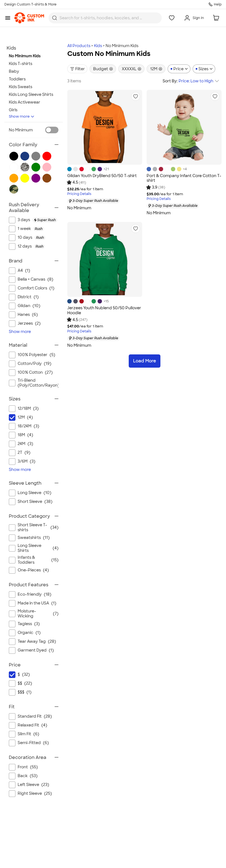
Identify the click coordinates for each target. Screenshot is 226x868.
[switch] (52, 130)
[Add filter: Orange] (13, 178)
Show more (19, 116)
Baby (14, 71)
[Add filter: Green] (35, 167)
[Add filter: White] (13, 167)
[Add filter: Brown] (46, 178)
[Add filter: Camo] (13, 189)
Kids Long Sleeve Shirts (31, 94)
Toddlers (17, 79)
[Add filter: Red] (46, 156)
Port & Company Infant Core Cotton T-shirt (184, 178)
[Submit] (55, 17)
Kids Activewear (24, 102)
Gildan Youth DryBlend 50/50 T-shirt (102, 175)
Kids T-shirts (20, 63)
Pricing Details (79, 194)
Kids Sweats (20, 86)
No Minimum (21, 130)
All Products (78, 45)
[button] (135, 96)
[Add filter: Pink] (46, 167)
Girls (13, 109)
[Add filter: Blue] (24, 156)
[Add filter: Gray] (35, 156)
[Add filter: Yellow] (24, 178)
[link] (29, 17)
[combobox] (105, 17)
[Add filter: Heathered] (24, 167)
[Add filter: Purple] (35, 178)
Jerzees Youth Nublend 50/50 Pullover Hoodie (104, 310)
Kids (98, 45)
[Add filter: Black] (13, 156)
